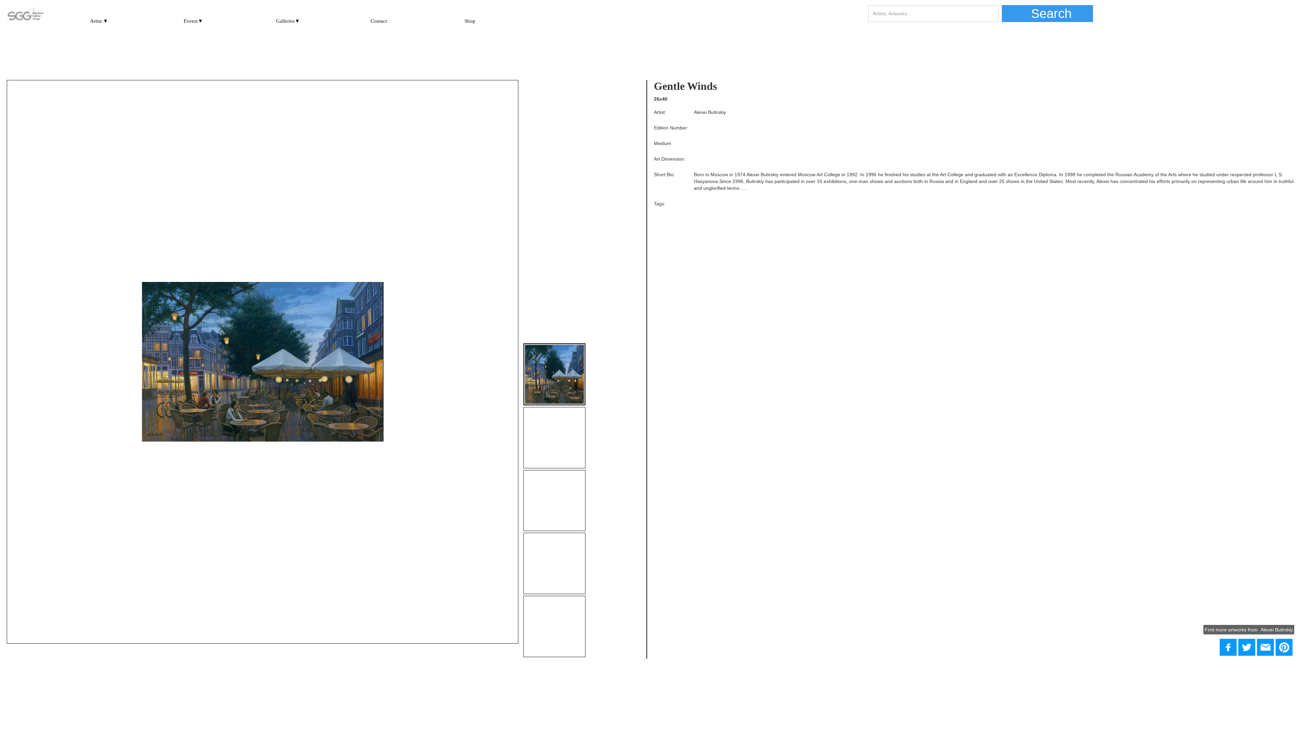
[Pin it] (1284, 647)
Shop (469, 21)
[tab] (554, 374)
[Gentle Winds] (1246, 647)
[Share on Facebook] (1228, 647)
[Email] (1265, 647)
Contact (379, 21)
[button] (99, 18)
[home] (25, 15)
